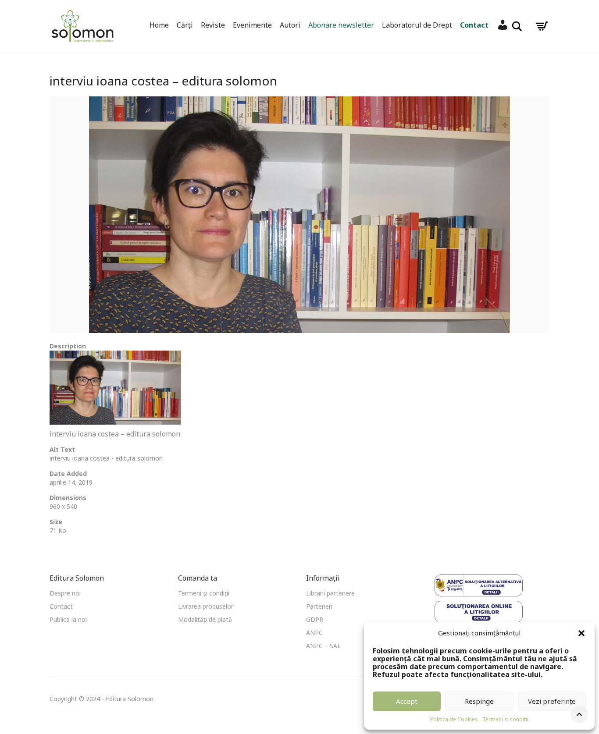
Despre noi (65, 593)
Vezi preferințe (552, 701)
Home (159, 25)
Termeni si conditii (505, 719)
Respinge (479, 701)
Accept (406, 701)
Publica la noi (68, 619)
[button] (581, 633)
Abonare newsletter (341, 25)
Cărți (185, 25)
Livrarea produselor (205, 606)
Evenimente (252, 25)
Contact (474, 25)
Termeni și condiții (203, 593)
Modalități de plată (205, 619)
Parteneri (319, 606)
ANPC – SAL (323, 646)
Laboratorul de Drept (417, 25)
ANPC (314, 632)
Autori (290, 25)
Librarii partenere (330, 593)
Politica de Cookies (454, 719)
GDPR (314, 619)
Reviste (213, 25)
